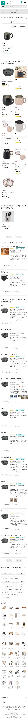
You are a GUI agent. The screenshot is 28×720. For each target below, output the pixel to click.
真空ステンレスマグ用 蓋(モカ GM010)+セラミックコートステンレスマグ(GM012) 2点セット (20, 167)
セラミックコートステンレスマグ (20, 83)
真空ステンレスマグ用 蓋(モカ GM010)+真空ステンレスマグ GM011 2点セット (8, 139)
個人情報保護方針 (8, 707)
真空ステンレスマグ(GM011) (20, 111)
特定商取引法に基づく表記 (8, 706)
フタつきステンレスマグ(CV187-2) (20, 137)
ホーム (2, 10)
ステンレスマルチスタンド (8, 226)
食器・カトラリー (9, 10)
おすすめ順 (22, 26)
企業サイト (10, 709)
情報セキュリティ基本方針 (19, 706)
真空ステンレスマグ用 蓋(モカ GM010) (8, 193)
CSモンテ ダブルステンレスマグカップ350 (8, 47)
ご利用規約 (15, 707)
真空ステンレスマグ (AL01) (7, 111)
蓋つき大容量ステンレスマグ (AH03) (8, 164)
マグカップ (4, 12)
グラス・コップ (18, 10)
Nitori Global (17, 709)
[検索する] (3, 7)
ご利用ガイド (5, 697)
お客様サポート (5, 702)
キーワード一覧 (21, 707)
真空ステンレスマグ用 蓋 (7, 81)
